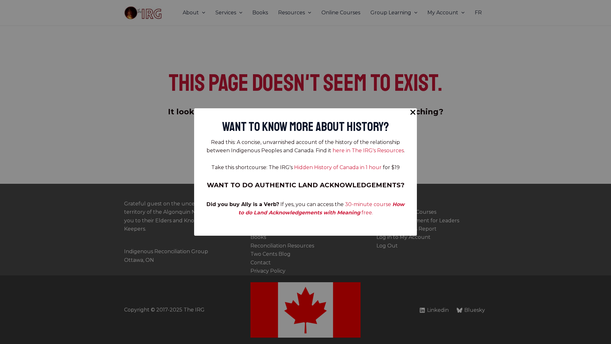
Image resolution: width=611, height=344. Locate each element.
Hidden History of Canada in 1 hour (338, 167)
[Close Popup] (413, 112)
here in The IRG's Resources (368, 150)
